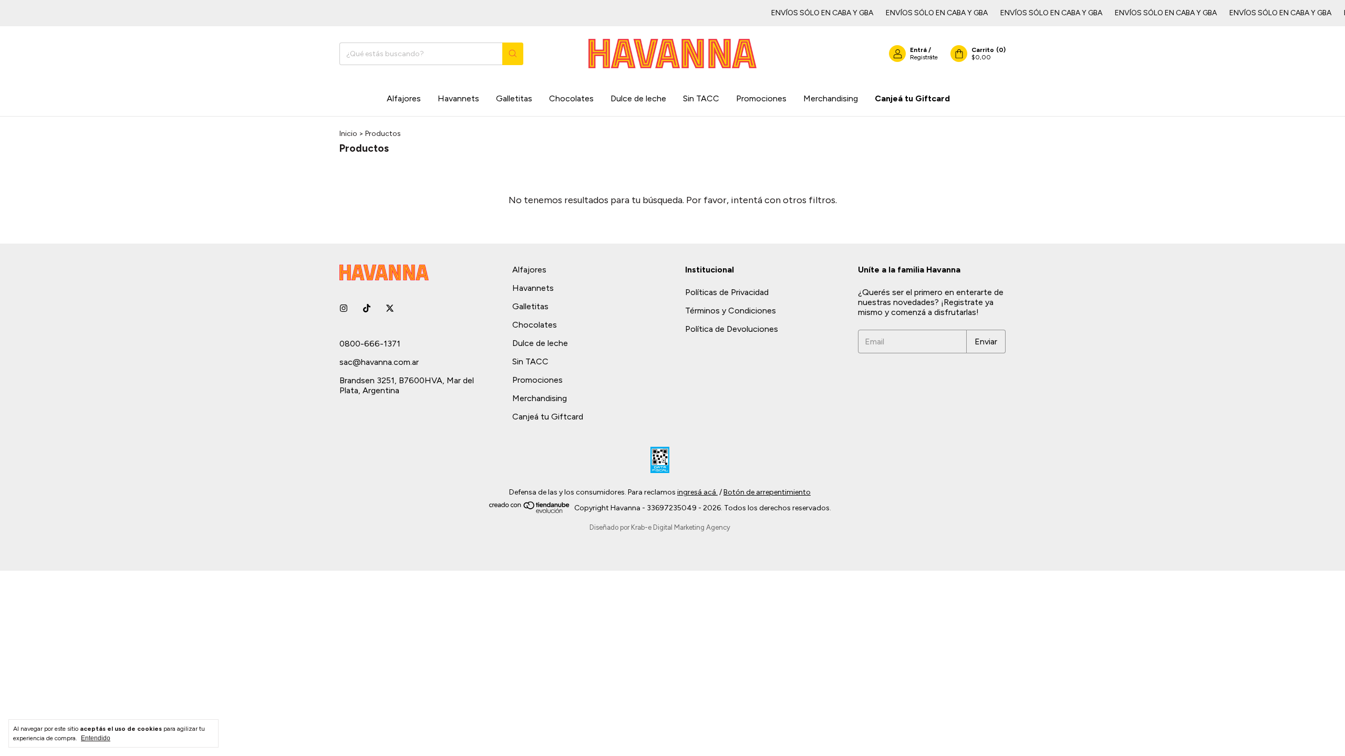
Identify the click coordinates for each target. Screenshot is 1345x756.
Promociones (761, 98)
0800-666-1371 (369, 344)
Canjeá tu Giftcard (912, 98)
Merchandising (830, 98)
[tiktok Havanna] (367, 308)
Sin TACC (701, 98)
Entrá (918, 50)
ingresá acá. (697, 492)
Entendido (95, 738)
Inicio (348, 133)
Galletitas (514, 98)
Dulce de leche (638, 98)
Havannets (458, 98)
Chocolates (571, 98)
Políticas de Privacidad (727, 292)
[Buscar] (512, 54)
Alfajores (404, 98)
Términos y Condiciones (730, 311)
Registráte (924, 57)
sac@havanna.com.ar (379, 362)
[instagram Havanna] (343, 308)
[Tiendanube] (530, 511)
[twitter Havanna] (390, 308)
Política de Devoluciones (731, 329)
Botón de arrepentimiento (767, 492)
